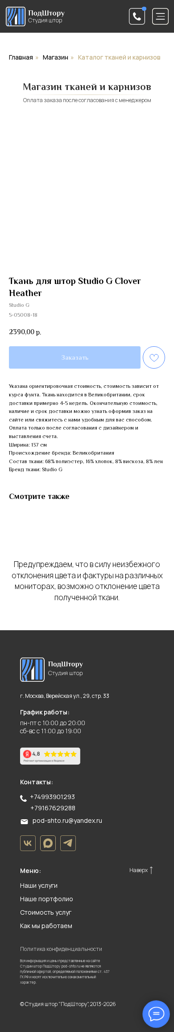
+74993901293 (52, 796)
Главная (21, 57)
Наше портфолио (46, 898)
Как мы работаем (46, 925)
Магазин (55, 57)
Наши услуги (39, 885)
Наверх (138, 870)
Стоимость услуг (45, 912)
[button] (137, 16)
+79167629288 (52, 808)
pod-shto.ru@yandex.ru (67, 820)
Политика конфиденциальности (61, 949)
